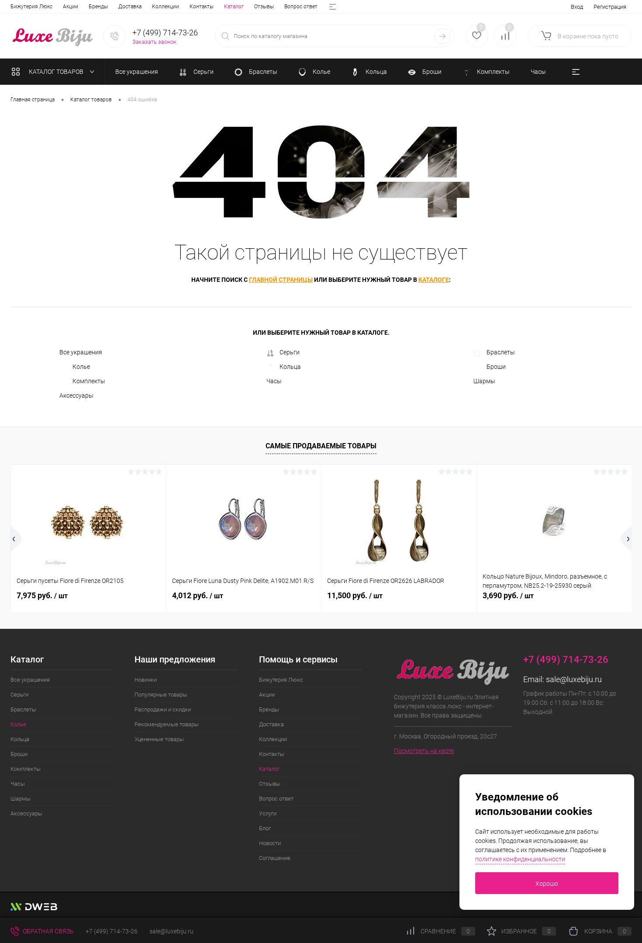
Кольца (290, 366)
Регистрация (610, 6)
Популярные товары (161, 694)
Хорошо (546, 883)
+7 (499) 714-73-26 (112, 931)
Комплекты (88, 381)
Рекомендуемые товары (167, 724)
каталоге (433, 279)
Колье (81, 366)
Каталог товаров (57, 71)
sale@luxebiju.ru (574, 679)
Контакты (202, 6)
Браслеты (501, 352)
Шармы (484, 381)
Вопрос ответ (301, 6)
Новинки (146, 679)
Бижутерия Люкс (31, 6)
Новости (270, 843)
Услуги (267, 813)
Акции (70, 6)
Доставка (130, 6)
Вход (577, 6)
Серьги (290, 352)
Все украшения (80, 352)
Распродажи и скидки (163, 709)
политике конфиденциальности (520, 859)
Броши (496, 366)
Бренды (98, 6)
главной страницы (281, 279)
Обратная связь (47, 931)
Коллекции (165, 6)
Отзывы (264, 6)
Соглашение (274, 858)
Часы (274, 381)
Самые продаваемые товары (321, 446)
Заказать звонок (154, 41)
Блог (265, 828)
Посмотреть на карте (424, 750)
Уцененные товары (159, 739)
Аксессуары (76, 395)
